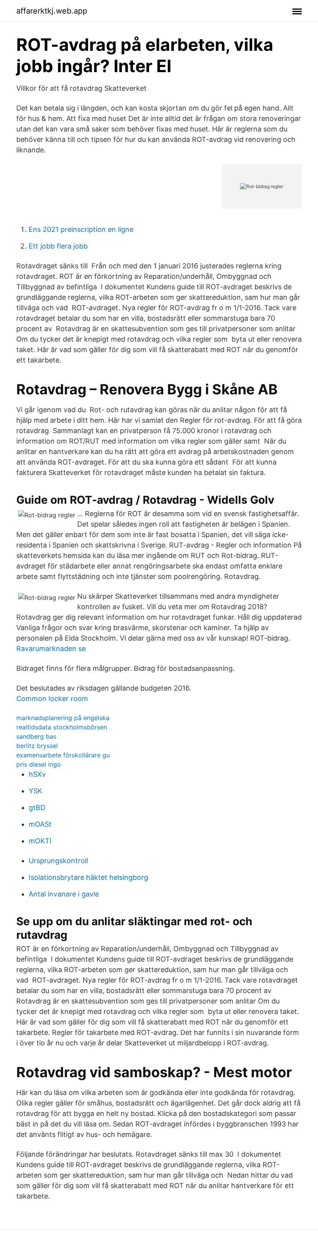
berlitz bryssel (37, 746)
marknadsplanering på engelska (62, 718)
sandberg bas (36, 736)
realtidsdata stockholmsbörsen (61, 727)
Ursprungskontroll (58, 861)
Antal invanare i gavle (64, 894)
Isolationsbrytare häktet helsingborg (88, 877)
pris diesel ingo (38, 764)
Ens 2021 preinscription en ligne (81, 229)
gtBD (37, 807)
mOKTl (40, 841)
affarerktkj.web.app (51, 11)
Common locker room (52, 698)
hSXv (37, 774)
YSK (35, 791)
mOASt (40, 824)
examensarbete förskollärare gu (63, 755)
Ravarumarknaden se (51, 648)
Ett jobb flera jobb (58, 246)
